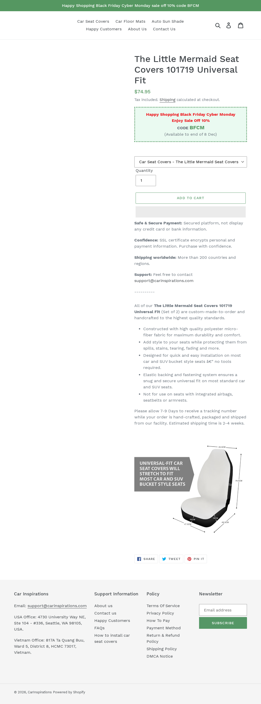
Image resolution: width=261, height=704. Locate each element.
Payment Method (164, 627)
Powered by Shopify (69, 692)
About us (103, 605)
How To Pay (158, 620)
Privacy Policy (160, 613)
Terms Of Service (163, 605)
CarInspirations (40, 692)
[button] (191, 211)
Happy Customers (112, 620)
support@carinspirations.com (163, 280)
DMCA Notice (160, 656)
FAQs (99, 627)
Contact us (105, 613)
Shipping (167, 99)
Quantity (144, 170)
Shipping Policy (162, 648)
